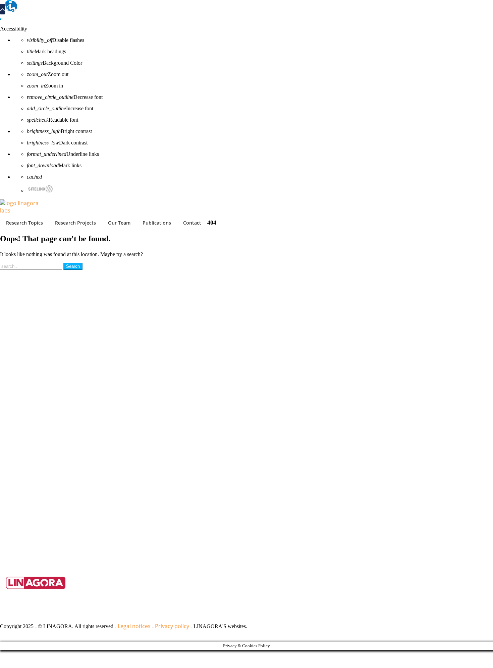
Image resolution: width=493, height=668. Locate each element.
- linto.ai (10, 521)
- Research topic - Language (34, 321)
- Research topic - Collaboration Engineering (55, 334)
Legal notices (134, 626)
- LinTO (8, 410)
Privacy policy (172, 626)
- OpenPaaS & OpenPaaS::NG (36, 423)
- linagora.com (18, 508)
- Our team (13, 448)
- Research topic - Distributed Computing (51, 347)
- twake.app (14, 546)
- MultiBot (12, 385)
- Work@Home (18, 359)
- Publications (17, 461)
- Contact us (15, 474)
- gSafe (8, 436)
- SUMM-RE (14, 372)
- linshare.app (17, 559)
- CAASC (9, 398)
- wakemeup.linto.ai (24, 534)
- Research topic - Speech (31, 308)
